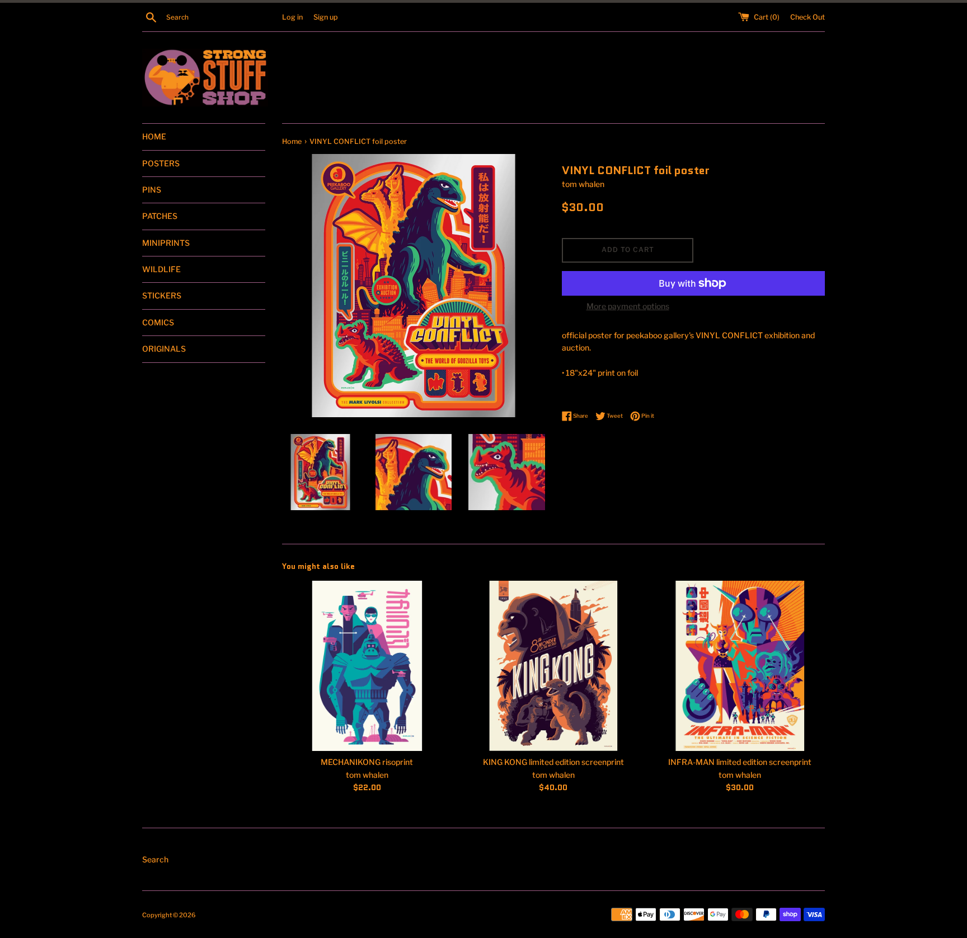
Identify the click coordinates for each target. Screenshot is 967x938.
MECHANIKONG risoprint (367, 762)
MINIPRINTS (166, 243)
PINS (151, 189)
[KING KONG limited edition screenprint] (553, 666)
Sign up (325, 17)
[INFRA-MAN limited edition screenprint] (740, 666)
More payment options (627, 306)
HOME (154, 136)
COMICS (158, 322)
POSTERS (161, 163)
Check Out (807, 17)
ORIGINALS (164, 348)
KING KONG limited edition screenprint (553, 762)
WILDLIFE (161, 269)
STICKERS (161, 295)
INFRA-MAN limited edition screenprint (739, 762)
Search (155, 859)
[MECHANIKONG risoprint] (367, 666)
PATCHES (159, 216)
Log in (292, 17)
